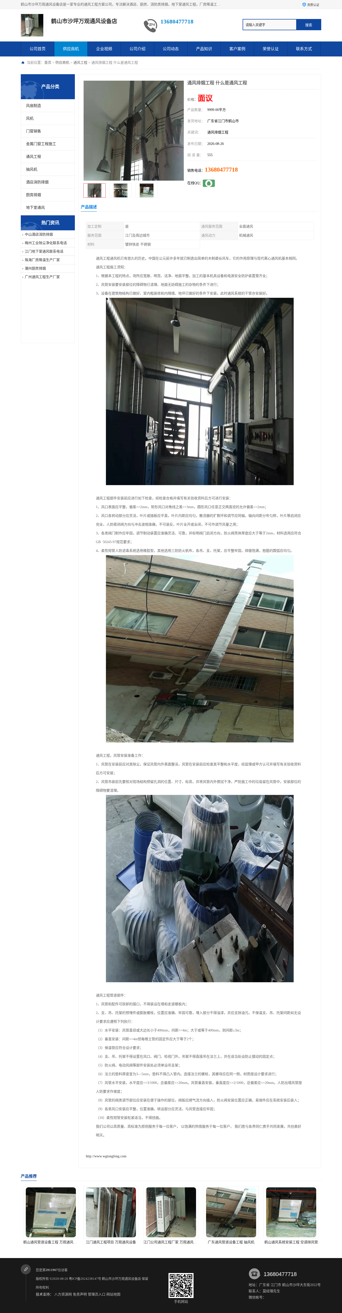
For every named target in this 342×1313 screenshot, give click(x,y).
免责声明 (80, 1294)
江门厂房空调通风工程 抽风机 (291, 1242)
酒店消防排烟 (37, 182)
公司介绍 (137, 49)
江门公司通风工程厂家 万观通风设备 (111, 1242)
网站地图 (113, 1294)
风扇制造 (33, 106)
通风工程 (80, 62)
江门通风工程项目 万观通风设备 (51, 1242)
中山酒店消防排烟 (39, 234)
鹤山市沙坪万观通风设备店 (121, 1279)
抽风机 (31, 169)
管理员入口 (96, 1294)
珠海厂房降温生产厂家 (42, 260)
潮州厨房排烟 (35, 268)
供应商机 (71, 49)
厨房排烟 (33, 195)
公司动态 (171, 49)
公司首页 (38, 49)
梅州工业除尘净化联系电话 (46, 243)
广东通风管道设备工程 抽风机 (171, 1242)
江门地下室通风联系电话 (44, 251)
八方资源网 (63, 1294)
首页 (47, 62)
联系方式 (304, 49)
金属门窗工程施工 (41, 144)
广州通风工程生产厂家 (42, 277)
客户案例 (237, 49)
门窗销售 (33, 131)
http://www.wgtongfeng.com (106, 1156)
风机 (30, 118)
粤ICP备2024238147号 (85, 1279)
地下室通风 (35, 208)
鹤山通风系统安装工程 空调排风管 (231, 1242)
